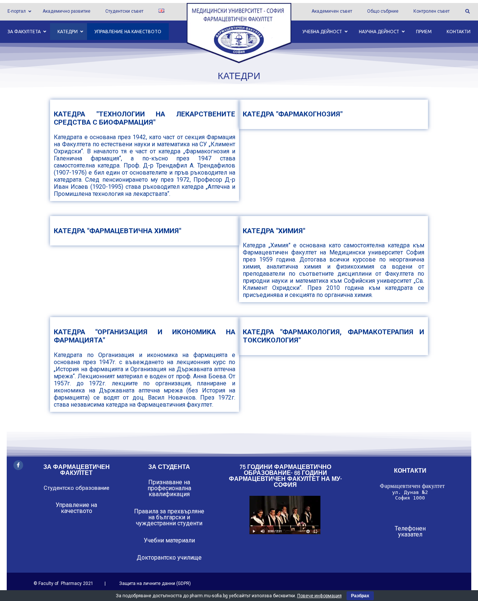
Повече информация (319, 595)
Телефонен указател (410, 531)
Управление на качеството (76, 507)
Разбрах (360, 595)
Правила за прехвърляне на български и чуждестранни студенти (169, 517)
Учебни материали (169, 540)
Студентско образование (76, 488)
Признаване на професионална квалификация (169, 488)
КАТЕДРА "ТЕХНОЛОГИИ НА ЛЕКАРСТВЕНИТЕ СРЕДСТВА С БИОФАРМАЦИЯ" (144, 118)
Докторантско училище (169, 557)
